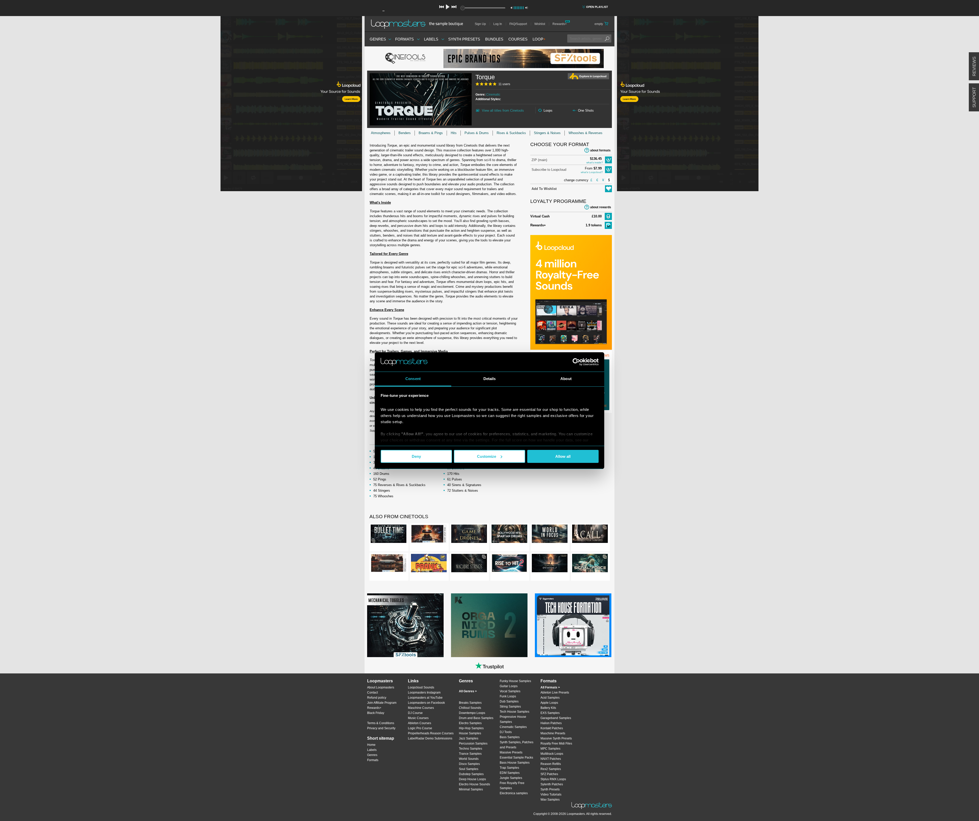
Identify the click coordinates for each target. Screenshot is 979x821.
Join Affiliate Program (381, 703)
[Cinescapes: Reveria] (550, 564)
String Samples (510, 706)
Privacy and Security (381, 728)
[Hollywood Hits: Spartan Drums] (509, 535)
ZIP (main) (539, 160)
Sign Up (480, 23)
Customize (486, 456)
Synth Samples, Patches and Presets (516, 744)
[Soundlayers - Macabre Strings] (469, 564)
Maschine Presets (552, 733)
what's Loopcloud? (592, 172)
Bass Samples (510, 737)
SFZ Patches (549, 774)
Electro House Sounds (474, 784)
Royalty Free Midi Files (556, 743)
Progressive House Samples (513, 719)
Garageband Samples (555, 718)
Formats (404, 39)
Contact (372, 692)
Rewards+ (559, 23)
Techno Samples (470, 748)
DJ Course (415, 713)
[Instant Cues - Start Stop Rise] (429, 535)
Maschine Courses (421, 708)
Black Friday (375, 713)
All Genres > (468, 691)
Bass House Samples (515, 762)
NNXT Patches (550, 759)
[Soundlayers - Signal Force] (590, 564)
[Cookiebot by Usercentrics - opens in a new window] (576, 362)
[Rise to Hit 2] (509, 564)
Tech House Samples (514, 711)
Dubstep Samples (471, 774)
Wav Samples (550, 799)
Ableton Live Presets (554, 692)
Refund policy (376, 697)
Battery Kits (548, 708)
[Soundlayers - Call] (590, 535)
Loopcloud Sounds (421, 687)
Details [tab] (489, 378)
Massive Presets (511, 752)
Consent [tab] (413, 378)
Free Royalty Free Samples (512, 785)
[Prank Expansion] (429, 564)
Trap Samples (509, 768)
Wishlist (539, 23)
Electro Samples (470, 723)
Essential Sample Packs (516, 757)
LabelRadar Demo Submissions (430, 738)
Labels (431, 39)
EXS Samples (550, 713)
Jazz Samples (468, 738)
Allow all (563, 456)
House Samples (470, 733)
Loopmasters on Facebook (426, 703)
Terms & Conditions (380, 723)
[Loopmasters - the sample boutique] (419, 24)
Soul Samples (468, 769)
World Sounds (469, 759)
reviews (974, 66)
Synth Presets (464, 39)
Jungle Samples (511, 778)
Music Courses (418, 718)
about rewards (600, 207)
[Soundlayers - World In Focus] (550, 535)
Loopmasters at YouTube (425, 697)
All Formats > (550, 687)
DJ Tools (506, 732)
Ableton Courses (419, 723)
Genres (378, 39)
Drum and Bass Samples (476, 718)
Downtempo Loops (472, 713)
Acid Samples (550, 697)
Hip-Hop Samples (471, 728)
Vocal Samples (510, 691)
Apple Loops (549, 703)
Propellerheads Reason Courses (431, 733)
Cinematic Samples (513, 727)
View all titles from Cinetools (503, 110)
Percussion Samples (473, 743)
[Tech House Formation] (573, 625)
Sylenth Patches (551, 784)
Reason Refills (550, 764)
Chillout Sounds (470, 708)
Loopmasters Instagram (424, 692)
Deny (416, 456)
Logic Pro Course (420, 728)
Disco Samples (469, 764)
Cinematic (493, 94)
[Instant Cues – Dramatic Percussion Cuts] (388, 564)
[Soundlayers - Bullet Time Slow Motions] (388, 535)
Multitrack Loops (551, 753)
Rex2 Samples (550, 769)
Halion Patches (551, 723)
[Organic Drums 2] (489, 625)
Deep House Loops (472, 779)
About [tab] (566, 378)
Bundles (494, 39)
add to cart (608, 160)
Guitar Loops (509, 686)
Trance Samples (470, 753)
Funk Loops (508, 696)
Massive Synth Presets (556, 738)
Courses (517, 39)
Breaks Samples (470, 703)
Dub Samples (509, 701)
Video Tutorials (550, 794)
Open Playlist (597, 6)
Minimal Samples (471, 789)
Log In (497, 23)
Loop (539, 39)
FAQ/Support (518, 23)
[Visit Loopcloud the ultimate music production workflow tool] (571, 348)
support (974, 97)
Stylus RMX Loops (553, 779)
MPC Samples (550, 748)
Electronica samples (514, 793)
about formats (600, 150)
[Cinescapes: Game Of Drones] (469, 535)
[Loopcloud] (181, 104)
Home (371, 745)
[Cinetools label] (405, 58)
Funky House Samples (515, 681)
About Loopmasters (380, 687)
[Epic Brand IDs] (524, 58)
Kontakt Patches (551, 728)
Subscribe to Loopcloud (549, 170)
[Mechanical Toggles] (405, 625)
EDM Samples (510, 773)
